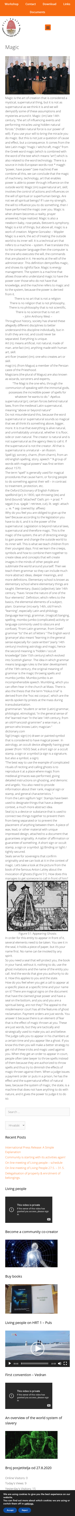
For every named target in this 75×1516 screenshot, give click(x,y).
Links (66, 4)
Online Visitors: (15, 1478)
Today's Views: (15, 1483)
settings (28, 1503)
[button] (48, 27)
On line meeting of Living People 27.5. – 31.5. (35, 1168)
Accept (10, 1510)
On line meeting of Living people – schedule (33, 1163)
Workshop (11, 4)
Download (49, 4)
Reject (25, 1510)
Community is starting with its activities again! (35, 1157)
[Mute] (59, 1363)
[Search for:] (37, 1112)
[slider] (34, 1363)
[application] (37, 1349)
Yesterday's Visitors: (18, 1489)
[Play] (10, 1363)
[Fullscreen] (65, 1363)
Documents (37, 12)
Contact (30, 4)
